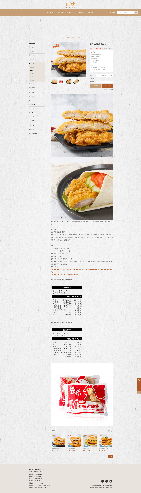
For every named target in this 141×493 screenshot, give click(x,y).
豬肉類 (31, 73)
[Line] (106, 481)
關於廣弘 (50, 12)
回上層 (110, 456)
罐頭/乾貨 (31, 112)
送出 (136, 12)
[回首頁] (70, 4)
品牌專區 (31, 121)
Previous (109, 431)
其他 (30, 100)
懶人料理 (31, 55)
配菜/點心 (31, 116)
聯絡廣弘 (91, 12)
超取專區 (31, 129)
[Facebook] (102, 481)
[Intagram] (110, 481)
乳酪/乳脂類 (32, 87)
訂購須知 (80, 12)
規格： (91, 75)
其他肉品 (32, 80)
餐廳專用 (31, 125)
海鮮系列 (31, 108)
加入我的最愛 (109, 89)
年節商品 (31, 47)
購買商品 (61, 12)
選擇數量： (92, 81)
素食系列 (31, 92)
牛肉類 (31, 77)
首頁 (63, 37)
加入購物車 (95, 85)
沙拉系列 (31, 96)
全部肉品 (32, 67)
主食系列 (31, 59)
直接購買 (107, 85)
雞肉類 (80, 37)
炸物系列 (31, 83)
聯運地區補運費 (33, 133)
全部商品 (31, 51)
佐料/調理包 (32, 104)
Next (111, 431)
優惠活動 (70, 12)
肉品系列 (74, 37)
